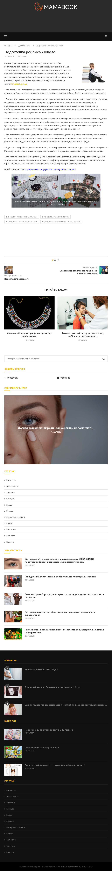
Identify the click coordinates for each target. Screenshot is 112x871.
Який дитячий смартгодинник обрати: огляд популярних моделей (60, 577)
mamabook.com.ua (18, 84)
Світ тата (10, 535)
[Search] (106, 36)
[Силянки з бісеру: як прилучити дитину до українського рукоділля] (29, 312)
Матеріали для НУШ (15, 517)
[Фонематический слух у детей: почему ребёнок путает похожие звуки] (82, 312)
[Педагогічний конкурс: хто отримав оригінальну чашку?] (13, 770)
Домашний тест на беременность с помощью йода (52, 687)
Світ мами (11, 529)
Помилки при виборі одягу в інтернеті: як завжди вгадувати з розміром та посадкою (64, 595)
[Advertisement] (56, 22)
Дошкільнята (24, 45)
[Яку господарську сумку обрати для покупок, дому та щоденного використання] (13, 616)
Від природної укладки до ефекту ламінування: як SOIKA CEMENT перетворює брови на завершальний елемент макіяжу (59, 560)
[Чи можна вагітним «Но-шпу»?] (13, 674)
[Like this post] (55, 260)
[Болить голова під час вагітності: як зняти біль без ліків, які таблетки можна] (13, 709)
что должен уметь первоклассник (21, 222)
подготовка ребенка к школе (55, 217)
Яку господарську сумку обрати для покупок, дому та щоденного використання (60, 613)
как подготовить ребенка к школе (21, 217)
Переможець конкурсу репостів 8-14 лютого (49, 730)
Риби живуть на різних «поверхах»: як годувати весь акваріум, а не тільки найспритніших (64, 631)
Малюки (10, 511)
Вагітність (11, 480)
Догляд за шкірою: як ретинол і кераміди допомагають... (56, 428)
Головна (8, 45)
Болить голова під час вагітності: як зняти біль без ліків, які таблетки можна (66, 705)
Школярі (10, 542)
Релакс (9, 523)
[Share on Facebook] (58, 260)
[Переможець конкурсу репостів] (13, 752)
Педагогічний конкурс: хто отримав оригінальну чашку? (55, 765)
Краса (9, 505)
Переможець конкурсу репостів (42, 747)
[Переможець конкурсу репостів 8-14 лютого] (13, 734)
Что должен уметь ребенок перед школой (61, 222)
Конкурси (10, 498)
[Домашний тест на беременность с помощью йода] (13, 692)
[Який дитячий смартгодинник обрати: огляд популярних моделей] (13, 581)
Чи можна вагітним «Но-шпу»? (41, 669)
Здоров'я (10, 492)
